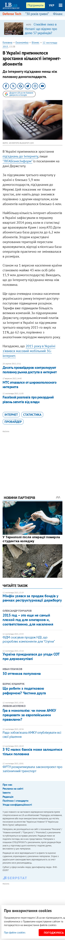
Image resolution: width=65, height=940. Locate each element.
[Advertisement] (32, 458)
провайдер (13, 422)
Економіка (22, 42)
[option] (32, 28)
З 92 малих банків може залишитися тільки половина (32, 751)
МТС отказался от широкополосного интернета (29, 384)
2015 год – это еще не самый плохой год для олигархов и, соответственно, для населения (28, 620)
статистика (32, 415)
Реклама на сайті (13, 788)
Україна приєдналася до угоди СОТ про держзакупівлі (31, 656)
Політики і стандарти (15, 800)
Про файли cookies (14, 932)
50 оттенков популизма (22, 673)
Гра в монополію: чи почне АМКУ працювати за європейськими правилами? (29, 715)
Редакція (8, 796)
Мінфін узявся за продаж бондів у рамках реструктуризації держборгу (32, 598)
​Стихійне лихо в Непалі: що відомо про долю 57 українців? (41, 28)
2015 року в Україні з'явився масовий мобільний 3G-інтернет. (29, 351)
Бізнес (35, 42)
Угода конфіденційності (17, 804)
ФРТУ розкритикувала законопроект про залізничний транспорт (32, 769)
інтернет (11, 415)
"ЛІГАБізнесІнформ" (17, 161)
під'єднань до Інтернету (20, 156)
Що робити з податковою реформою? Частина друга (24, 690)
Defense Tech (12, 14)
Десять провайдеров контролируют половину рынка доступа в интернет (30, 369)
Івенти (7, 792)
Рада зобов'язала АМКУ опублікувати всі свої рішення (32, 734)
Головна (7, 42)
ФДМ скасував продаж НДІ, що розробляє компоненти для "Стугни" (29, 639)
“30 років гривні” (37, 14)
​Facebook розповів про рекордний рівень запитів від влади (28, 399)
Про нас (7, 784)
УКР (51, 5)
